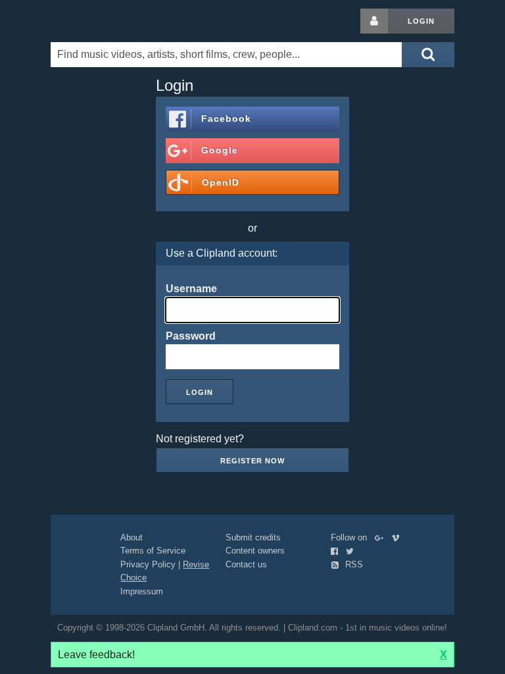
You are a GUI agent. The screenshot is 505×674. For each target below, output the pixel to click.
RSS (353, 564)
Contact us (246, 564)
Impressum (141, 591)
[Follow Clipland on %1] (382, 537)
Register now (252, 461)
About (131, 537)
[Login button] (374, 21)
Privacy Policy (148, 564)
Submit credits (253, 537)
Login (421, 21)
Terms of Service (152, 551)
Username (191, 288)
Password (191, 336)
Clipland (120, 21)
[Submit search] (428, 54)
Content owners (255, 551)
